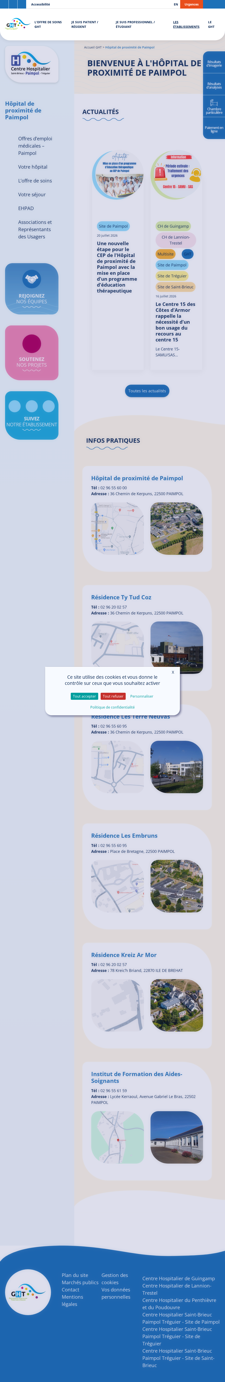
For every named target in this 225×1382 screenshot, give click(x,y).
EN (176, 4)
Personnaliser (141, 696)
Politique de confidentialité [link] (112, 707)
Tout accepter (84, 696)
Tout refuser (113, 696)
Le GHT (211, 24)
